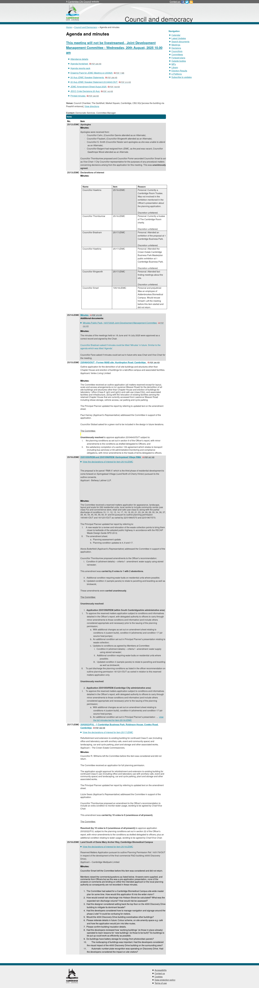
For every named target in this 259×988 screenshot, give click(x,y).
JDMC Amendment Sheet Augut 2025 (95, 86)
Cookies (159, 976)
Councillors (176, 51)
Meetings (175, 44)
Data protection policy (165, 979)
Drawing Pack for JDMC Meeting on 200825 (97, 72)
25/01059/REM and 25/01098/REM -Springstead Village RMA (117, 457)
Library (174, 67)
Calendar (175, 35)
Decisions (176, 48)
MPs (173, 64)
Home (69, 27)
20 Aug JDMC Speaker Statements (93, 77)
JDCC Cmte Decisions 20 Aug (91, 91)
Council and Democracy (85, 27)
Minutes (91, 315)
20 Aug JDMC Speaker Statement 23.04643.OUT (100, 82)
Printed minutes (84, 95)
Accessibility (161, 970)
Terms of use (161, 983)
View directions (91, 106)
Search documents (180, 41)
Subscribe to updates (181, 77)
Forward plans (178, 57)
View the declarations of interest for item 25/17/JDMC (108, 732)
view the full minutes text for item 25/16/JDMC (128, 718)
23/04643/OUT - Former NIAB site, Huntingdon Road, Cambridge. (120, 362)
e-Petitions (176, 73)
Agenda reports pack (80, 68)
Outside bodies (178, 60)
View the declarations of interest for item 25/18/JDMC (108, 846)
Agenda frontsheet (85, 63)
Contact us (175, 1)
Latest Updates (178, 38)
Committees (177, 54)
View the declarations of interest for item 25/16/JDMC (108, 461)
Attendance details (79, 59)
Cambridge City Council (79, 1)
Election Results (179, 70)
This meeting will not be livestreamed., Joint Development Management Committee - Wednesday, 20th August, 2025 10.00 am (114, 47)
